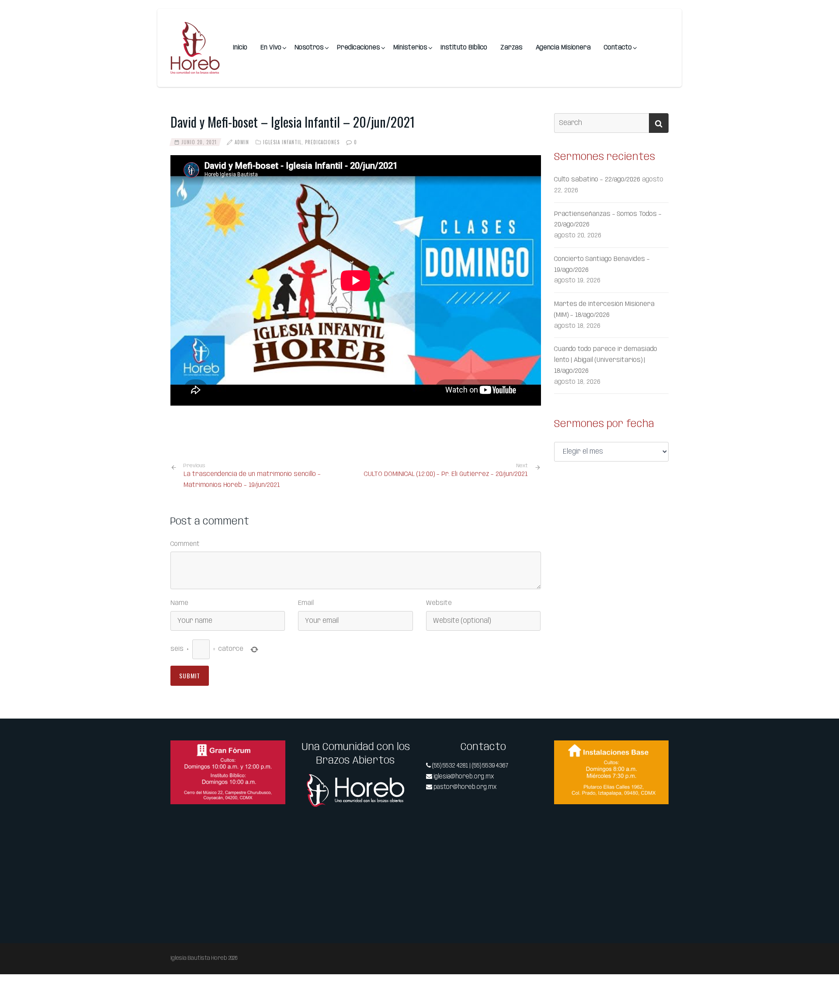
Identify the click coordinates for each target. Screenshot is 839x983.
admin (242, 142)
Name (179, 603)
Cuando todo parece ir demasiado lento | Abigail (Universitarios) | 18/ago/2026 (605, 360)
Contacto (618, 47)
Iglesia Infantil (282, 142)
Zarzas (511, 47)
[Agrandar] (274, 751)
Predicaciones (358, 47)
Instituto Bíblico (463, 47)
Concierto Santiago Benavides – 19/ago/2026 (602, 265)
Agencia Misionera (563, 47)
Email (306, 603)
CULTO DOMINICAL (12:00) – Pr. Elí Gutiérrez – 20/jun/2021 (446, 474)
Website (439, 603)
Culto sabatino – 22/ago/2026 (597, 179)
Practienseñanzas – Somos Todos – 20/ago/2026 (608, 220)
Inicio (240, 47)
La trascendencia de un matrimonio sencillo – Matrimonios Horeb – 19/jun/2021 (252, 476)
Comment (185, 544)
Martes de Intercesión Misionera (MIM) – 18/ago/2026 (604, 310)
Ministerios (410, 47)
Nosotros (309, 47)
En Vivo (270, 47)
